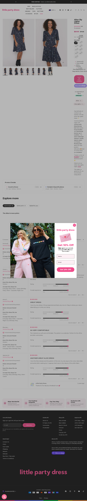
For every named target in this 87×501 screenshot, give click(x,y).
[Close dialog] (74, 225)
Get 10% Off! (65, 270)
